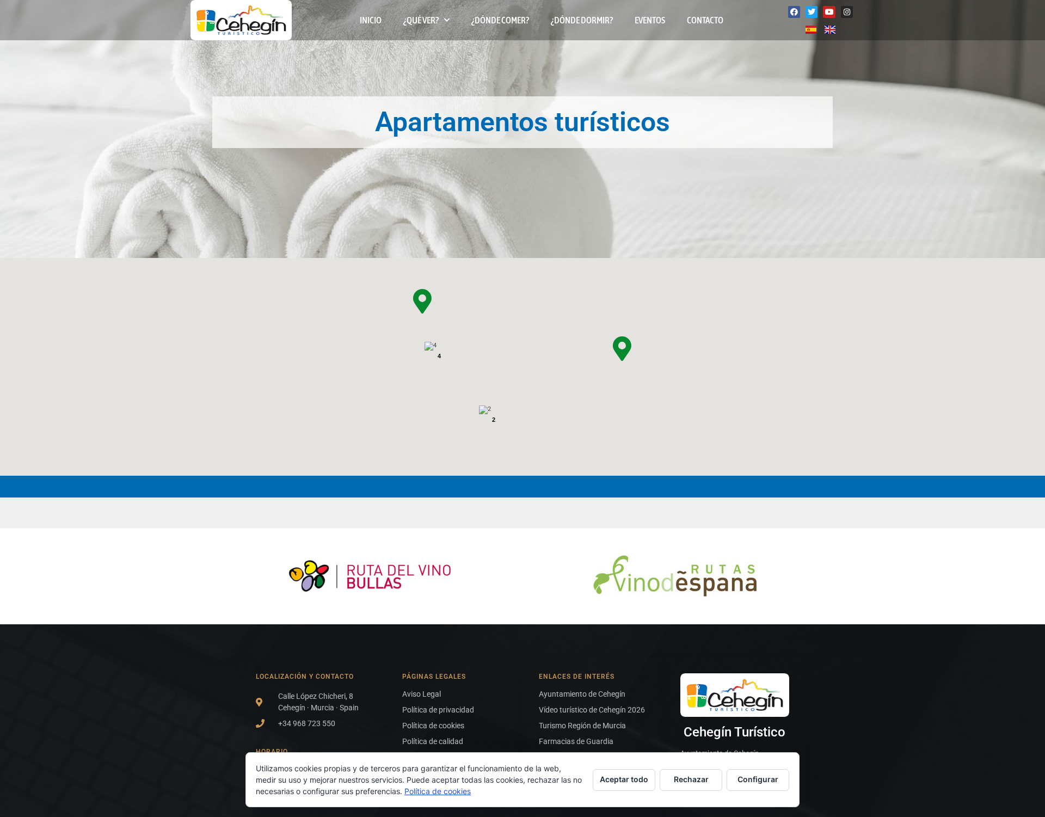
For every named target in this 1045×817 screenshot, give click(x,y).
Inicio (371, 20)
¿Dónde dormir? (582, 20)
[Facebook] (794, 12)
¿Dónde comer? (500, 20)
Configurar (757, 779)
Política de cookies (437, 791)
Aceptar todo (624, 779)
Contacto (705, 20)
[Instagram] (847, 12)
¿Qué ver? (421, 20)
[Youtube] (829, 12)
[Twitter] (811, 12)
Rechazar (691, 779)
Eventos (650, 20)
